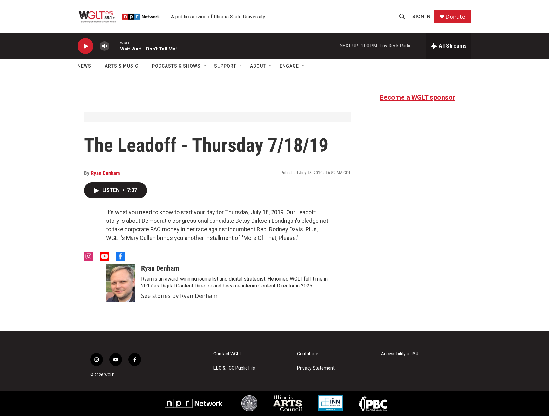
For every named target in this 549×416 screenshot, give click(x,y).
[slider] (115, 46)
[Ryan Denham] (120, 283)
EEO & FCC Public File (234, 368)
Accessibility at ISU (399, 354)
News (84, 66)
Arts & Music (121, 66)
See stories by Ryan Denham (179, 296)
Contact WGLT (227, 354)
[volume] (104, 46)
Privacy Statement (316, 368)
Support (225, 66)
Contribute (307, 354)
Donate (455, 16)
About (258, 66)
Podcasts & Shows (176, 66)
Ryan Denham (105, 173)
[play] (85, 46)
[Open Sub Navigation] (95, 66)
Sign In (421, 16)
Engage (289, 66)
